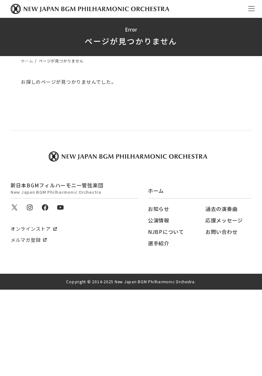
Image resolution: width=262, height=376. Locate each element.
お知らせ (158, 209)
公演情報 (158, 220)
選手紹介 (158, 243)
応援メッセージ (224, 220)
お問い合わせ (221, 231)
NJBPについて (166, 231)
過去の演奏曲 (221, 209)
